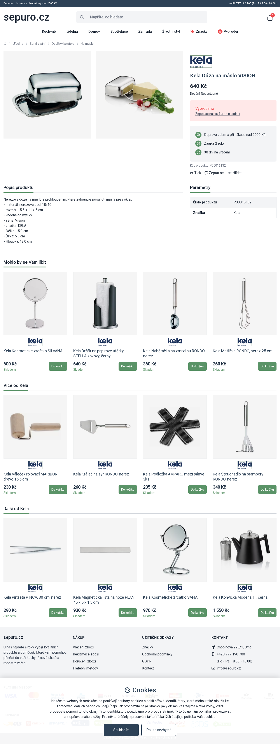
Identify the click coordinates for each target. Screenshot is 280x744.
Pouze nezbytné (159, 730)
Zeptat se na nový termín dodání (217, 114)
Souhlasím (121, 730)
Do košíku (58, 366)
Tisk (197, 173)
